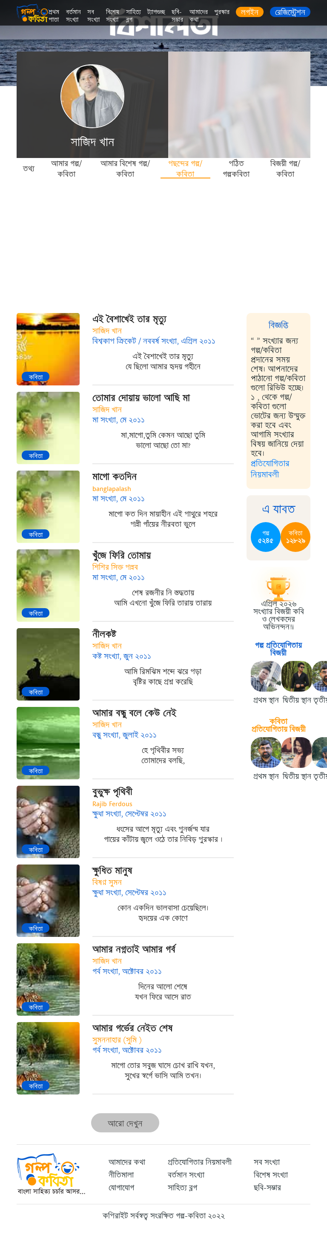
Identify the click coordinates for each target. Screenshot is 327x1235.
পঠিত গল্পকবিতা (236, 168)
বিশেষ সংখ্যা (112, 16)
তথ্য (28, 169)
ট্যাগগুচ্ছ (156, 12)
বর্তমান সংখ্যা (73, 16)
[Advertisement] (163, 242)
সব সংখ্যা (93, 16)
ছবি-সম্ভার (177, 16)
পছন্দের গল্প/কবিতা (185, 168)
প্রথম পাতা (54, 16)
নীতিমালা (121, 1175)
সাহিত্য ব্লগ (133, 16)
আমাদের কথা (198, 16)
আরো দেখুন (125, 1123)
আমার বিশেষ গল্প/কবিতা (125, 168)
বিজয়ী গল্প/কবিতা (285, 168)
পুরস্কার (221, 12)
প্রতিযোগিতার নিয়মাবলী (270, 469)
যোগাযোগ (121, 1188)
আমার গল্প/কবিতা (66, 168)
